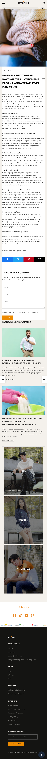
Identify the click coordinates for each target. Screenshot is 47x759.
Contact (11, 648)
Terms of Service (14, 280)
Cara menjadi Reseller (16, 694)
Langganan (16, 744)
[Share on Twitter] (18, 259)
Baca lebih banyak (8, 379)
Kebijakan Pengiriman (16, 713)
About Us (11, 652)
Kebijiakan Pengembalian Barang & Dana (23, 660)
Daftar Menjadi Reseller (16, 690)
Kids (9, 679)
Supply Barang (13, 717)
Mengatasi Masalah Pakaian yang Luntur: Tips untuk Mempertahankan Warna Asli (22, 421)
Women (11, 675)
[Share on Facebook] (7, 259)
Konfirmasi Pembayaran (16, 709)
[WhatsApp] (42, 9)
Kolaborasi (12, 720)
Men (9, 671)
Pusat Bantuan (13, 705)
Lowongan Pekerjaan (15, 656)
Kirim (8, 317)
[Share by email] (39, 259)
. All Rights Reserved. (30, 752)
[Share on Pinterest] (29, 259)
